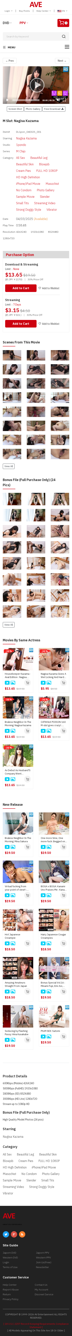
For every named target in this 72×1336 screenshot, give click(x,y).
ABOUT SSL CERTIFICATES (12, 1224)
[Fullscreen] (64, 100)
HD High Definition (28, 177)
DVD (6, 23)
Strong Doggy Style (28, 209)
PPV (23, 23)
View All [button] (8, 466)
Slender (45, 196)
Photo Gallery (45, 190)
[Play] (36, 85)
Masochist (52, 184)
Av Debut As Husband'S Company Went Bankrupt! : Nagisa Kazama (17, 772)
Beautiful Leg (38, 158)
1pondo (21, 145)
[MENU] (67, 47)
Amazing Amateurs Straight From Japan (16, 984)
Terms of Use (10, 1267)
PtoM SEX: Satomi (50, 1031)
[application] (36, 85)
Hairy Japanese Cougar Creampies (53, 936)
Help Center (42, 10)
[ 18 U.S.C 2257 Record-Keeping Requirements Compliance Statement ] (36, 1325)
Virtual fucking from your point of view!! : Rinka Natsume (16, 888)
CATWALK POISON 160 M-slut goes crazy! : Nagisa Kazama (53, 723)
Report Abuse (11, 1289)
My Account (41, 1289)
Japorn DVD (9, 1252)
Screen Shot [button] (15, 108)
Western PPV (43, 1257)
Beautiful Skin (25, 164)
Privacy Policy (10, 1299)
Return (7, 1294)
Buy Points (24, 10)
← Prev (10, 60)
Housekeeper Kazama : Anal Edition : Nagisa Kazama (17, 675)
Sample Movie (25, 196)
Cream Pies (23, 171)
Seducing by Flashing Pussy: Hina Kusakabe (16, 1032)
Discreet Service (44, 1294)
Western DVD (10, 1257)
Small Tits (22, 203)
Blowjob (44, 164)
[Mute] (58, 100)
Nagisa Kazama (26, 138)
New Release (13, 804)
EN (63, 10)
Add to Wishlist (50, 288)
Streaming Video (44, 203)
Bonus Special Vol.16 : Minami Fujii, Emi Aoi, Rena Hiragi (53, 984)
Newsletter (42, 1267)
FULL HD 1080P (47, 171)
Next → (62, 60)
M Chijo (20, 151)
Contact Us (41, 1284)
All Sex (20, 158)
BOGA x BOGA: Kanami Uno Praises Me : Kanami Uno (54, 888)
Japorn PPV (42, 1252)
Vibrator (52, 209)
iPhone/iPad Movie (28, 184)
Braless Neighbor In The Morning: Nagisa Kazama (18, 723)
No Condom (23, 190)
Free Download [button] (52, 108)
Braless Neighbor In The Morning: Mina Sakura (18, 839)
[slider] (26, 100)
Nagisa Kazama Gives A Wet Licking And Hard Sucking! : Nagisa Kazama (53, 675)
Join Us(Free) (43, 1262)
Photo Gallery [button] (33, 108)
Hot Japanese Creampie (12, 936)
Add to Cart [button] (21, 288)
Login (8, 10)
